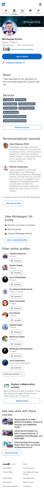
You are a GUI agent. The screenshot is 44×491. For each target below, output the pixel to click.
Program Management (26, 104)
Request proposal (22, 127)
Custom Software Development (14, 116)
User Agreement (28, 468)
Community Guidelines (10, 486)
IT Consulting (8, 99)
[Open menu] (40, 29)
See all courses (11, 453)
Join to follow (22, 56)
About (25, 464)
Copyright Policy (28, 478)
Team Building (20, 99)
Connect (17, 261)
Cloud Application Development (15, 121)
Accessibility (7, 468)
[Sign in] (40, 4)
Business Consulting (11, 112)
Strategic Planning (10, 108)
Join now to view (13, 203)
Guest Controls (28, 482)
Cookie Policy (7, 478)
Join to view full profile (17, 240)
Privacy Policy (7, 472)
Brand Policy (7, 482)
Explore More (22, 401)
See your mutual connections (22, 49)
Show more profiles (12, 374)
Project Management (26, 108)
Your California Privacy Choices (30, 473)
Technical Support (10, 104)
